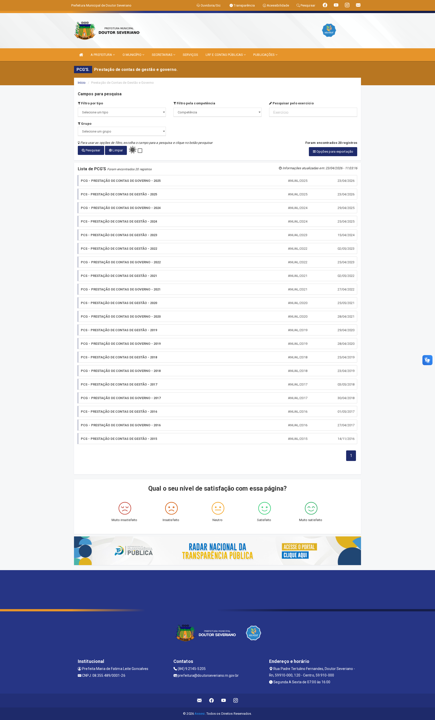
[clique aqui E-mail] (199, 700)
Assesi (200, 713)
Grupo (85, 123)
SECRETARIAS (162, 55)
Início (82, 82)
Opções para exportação (334, 151)
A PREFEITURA (102, 55)
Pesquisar (92, 150)
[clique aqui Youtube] (223, 700)
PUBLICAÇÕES (264, 55)
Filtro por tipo (91, 103)
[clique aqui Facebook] (211, 700)
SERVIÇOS (190, 55)
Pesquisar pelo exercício (293, 103)
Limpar (117, 150)
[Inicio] (81, 54)
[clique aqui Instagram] (235, 700)
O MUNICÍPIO (132, 55)
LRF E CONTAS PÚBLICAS (225, 55)
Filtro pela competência (195, 103)
